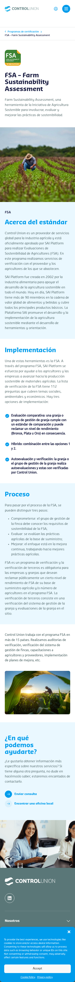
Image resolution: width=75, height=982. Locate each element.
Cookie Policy (28, 977)
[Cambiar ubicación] (55, 8)
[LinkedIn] (9, 898)
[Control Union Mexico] (21, 8)
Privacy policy (45, 977)
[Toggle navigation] (66, 9)
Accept (37, 968)
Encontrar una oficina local (33, 803)
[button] (69, 932)
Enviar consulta (25, 794)
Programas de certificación (23, 31)
